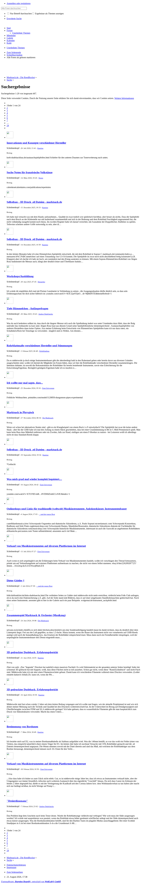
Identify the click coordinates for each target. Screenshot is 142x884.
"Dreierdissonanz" (17, 800)
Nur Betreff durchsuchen (20, 13)
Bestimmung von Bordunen (22, 726)
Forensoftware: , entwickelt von (31, 881)
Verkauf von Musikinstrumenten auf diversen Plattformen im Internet (46, 545)
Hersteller (41, 282)
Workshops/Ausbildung (20, 276)
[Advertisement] (51, 67)
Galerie (10, 38)
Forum (9, 30)
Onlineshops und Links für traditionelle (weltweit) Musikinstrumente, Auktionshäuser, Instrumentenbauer (67, 508)
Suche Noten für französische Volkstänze (29, 172)
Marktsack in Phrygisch (20, 412)
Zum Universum (48, 388)
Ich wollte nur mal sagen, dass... (25, 382)
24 (8, 125)
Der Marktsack (47, 418)
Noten (41, 178)
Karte (9, 43)
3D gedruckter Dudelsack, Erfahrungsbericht (32, 652)
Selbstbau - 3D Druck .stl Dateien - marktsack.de (34, 202)
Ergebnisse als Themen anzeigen (49, 13)
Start (9, 28)
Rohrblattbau (44, 351)
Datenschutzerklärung (16, 865)
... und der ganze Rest (47, 514)
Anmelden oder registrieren (19, 3)
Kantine (40, 148)
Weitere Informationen (124, 98)
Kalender (11, 40)
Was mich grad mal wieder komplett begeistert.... (34, 479)
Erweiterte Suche (14, 18)
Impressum (11, 867)
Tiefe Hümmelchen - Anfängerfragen (27, 308)
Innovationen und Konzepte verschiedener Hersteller (36, 142)
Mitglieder (11, 35)
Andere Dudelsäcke (45, 314)
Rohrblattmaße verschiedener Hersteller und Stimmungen (39, 345)
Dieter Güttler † (15, 580)
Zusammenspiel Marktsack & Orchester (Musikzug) (36, 615)
